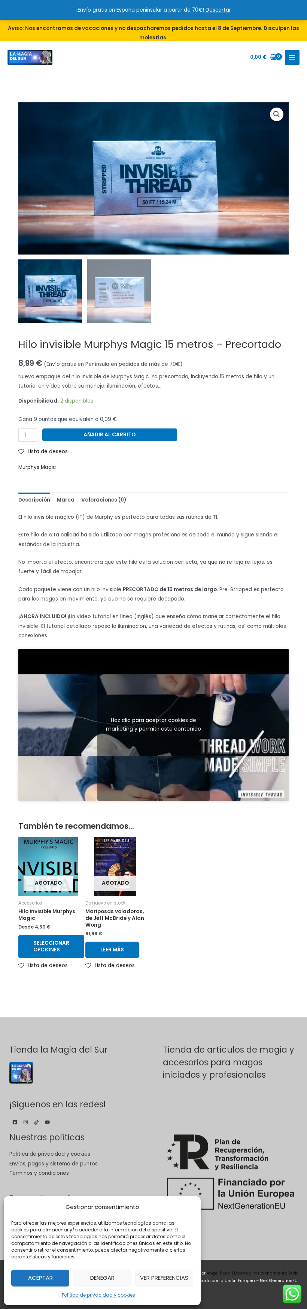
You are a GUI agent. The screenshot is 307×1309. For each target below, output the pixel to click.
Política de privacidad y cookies (98, 1295)
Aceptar (40, 1278)
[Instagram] (25, 1122)
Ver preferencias (164, 1278)
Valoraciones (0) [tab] (103, 499)
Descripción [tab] (34, 499)
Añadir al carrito (109, 434)
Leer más (112, 949)
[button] (276, 114)
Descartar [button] (218, 9)
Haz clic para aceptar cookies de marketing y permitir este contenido (153, 724)
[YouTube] (47, 1122)
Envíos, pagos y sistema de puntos (53, 1163)
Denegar (102, 1278)
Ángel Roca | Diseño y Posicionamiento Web (252, 1273)
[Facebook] (14, 1122)
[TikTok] (36, 1122)
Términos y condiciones (39, 1173)
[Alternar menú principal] (292, 57)
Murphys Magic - (39, 467)
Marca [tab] (66, 499)
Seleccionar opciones (51, 946)
